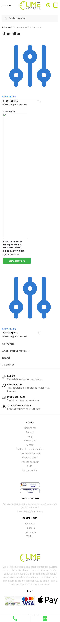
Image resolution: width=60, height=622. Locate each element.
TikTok (30, 536)
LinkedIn (30, 527)
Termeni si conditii (30, 453)
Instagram (30, 532)
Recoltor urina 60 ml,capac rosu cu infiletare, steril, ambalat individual (13, 246)
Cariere (30, 432)
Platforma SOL (30, 470)
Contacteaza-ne (16, 261)
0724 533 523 (35, 511)
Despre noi (30, 427)
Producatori (30, 440)
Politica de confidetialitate (30, 449)
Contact (30, 444)
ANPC (30, 466)
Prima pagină (8, 27)
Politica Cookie (30, 457)
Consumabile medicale (16, 350)
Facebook (30, 523)
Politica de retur (30, 461)
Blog (30, 436)
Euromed (9, 364)
